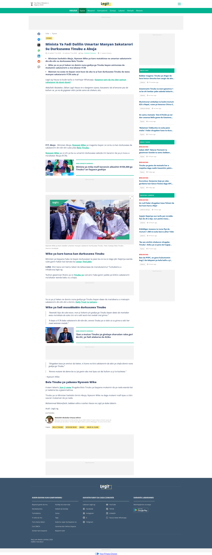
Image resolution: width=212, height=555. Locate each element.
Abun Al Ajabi (92, 427)
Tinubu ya (79, 275)
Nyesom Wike (79, 145)
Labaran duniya (145, 108)
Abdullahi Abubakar (90, 53)
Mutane (139, 10)
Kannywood (102, 10)
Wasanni (91, 10)
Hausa (73, 10)
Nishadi (130, 10)
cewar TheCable (84, 261)
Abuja (82, 427)
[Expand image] (131, 197)
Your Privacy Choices (108, 553)
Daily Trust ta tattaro (86, 302)
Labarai (121, 10)
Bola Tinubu (83, 147)
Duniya (113, 10)
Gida (47, 33)
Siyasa (82, 10)
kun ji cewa (65, 387)
